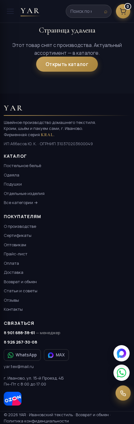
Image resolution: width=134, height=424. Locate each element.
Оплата (11, 263)
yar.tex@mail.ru (19, 366)
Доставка (13, 272)
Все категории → (21, 202)
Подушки (13, 184)
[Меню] (10, 11)
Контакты (13, 309)
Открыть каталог (67, 64)
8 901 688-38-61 (32, 332)
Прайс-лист (15, 254)
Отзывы (11, 300)
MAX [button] (60, 355)
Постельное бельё (22, 165)
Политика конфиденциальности (36, 421)
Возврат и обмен (20, 281)
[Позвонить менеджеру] (123, 393)
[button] (121, 353)
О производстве (20, 226)
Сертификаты (17, 235)
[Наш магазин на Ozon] (13, 399)
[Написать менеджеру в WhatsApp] (121, 373)
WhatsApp (26, 355)
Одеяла (11, 175)
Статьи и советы (20, 291)
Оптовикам (15, 245)
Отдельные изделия (24, 193)
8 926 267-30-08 (20, 342)
